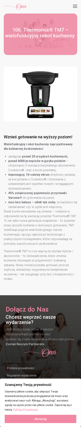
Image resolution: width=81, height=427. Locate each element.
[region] (40, 403)
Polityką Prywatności (25, 409)
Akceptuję (40, 418)
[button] (75, 6)
